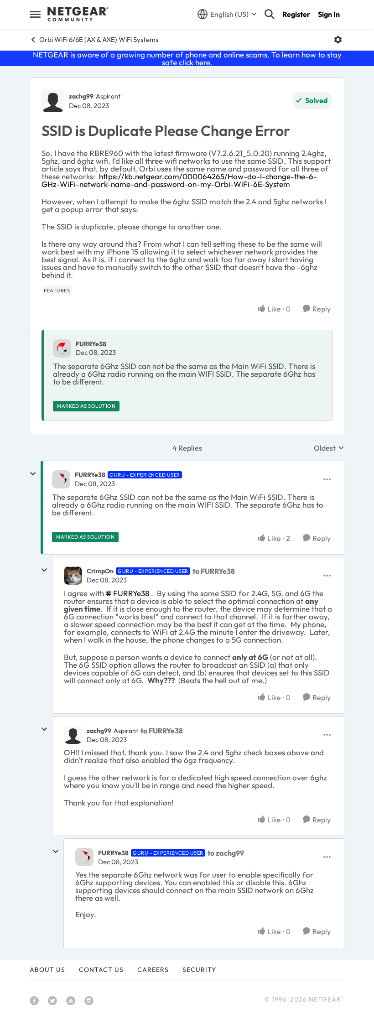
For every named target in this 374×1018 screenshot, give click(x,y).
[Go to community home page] (78, 14)
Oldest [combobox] (329, 448)
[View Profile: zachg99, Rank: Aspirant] (53, 100)
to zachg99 (226, 853)
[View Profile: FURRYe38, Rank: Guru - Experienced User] (61, 479)
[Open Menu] (338, 39)
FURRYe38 (91, 344)
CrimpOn (100, 571)
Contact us (101, 970)
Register (296, 14)
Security (199, 970)
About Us (47, 970)
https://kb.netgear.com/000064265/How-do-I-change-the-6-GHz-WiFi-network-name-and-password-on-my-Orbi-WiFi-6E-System (179, 180)
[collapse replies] (32, 473)
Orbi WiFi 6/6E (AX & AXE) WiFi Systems (98, 39)
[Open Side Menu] (35, 14)
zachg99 (81, 96)
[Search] (269, 14)
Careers (153, 970)
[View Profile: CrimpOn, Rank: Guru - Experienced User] (73, 575)
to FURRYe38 (213, 571)
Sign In (329, 14)
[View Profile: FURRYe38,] (62, 348)
